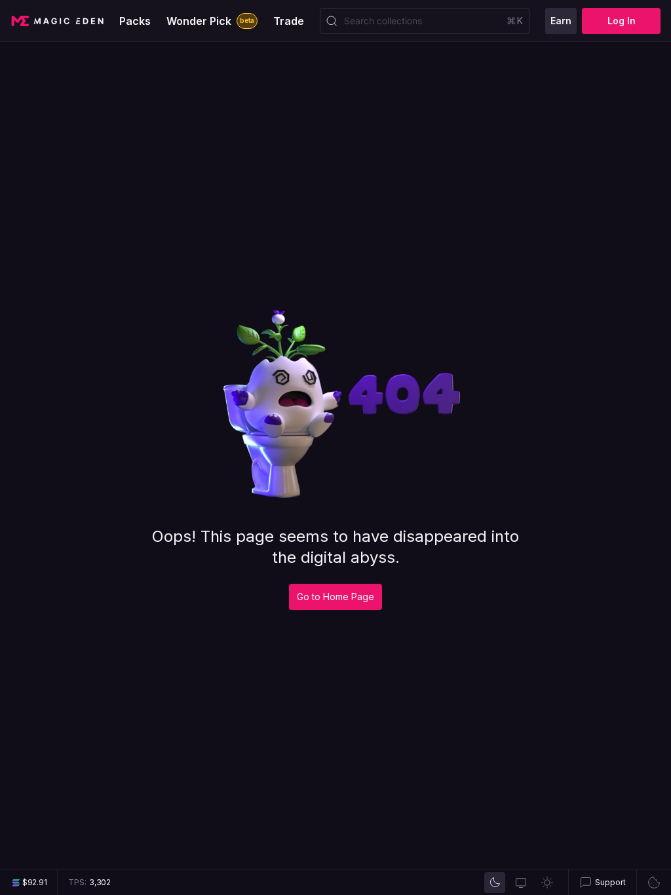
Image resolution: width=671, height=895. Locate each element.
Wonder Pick (210, 21)
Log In (621, 20)
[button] (602, 882)
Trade (288, 21)
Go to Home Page (335, 596)
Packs (135, 21)
